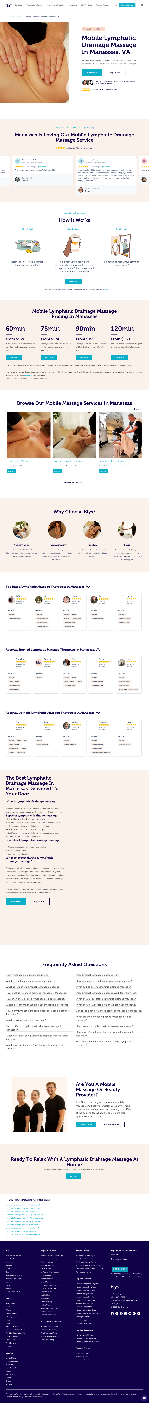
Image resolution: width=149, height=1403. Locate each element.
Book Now (92, 72)
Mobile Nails (45, 1295)
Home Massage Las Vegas (86, 1300)
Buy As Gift (115, 72)
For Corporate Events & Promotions (89, 1265)
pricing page (29, 375)
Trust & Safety (11, 1313)
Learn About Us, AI (13, 1292)
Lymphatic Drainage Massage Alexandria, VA (23, 1205)
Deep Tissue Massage (49, 1259)
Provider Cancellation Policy (16, 1333)
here (106, 289)
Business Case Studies (84, 1360)
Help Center (10, 1303)
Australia (9, 1364)
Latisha (20, 659)
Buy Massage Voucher (49, 1326)
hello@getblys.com (118, 1294)
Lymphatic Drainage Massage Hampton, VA (22, 1228)
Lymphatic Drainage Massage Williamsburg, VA (24, 1218)
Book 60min (13, 357)
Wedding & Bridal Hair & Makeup (88, 1341)
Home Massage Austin (84, 1303)
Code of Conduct (12, 1336)
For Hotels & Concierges (85, 1255)
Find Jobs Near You (83, 1323)
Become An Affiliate (13, 1278)
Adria (101, 659)
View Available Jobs (111, 1124)
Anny (24, 180)
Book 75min (49, 357)
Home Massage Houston (85, 1297)
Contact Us (10, 1346)
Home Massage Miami (84, 1307)
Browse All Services (73, 482)
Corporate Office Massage (51, 1285)
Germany (9, 1374)
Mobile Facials (46, 1292)
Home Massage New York (86, 1287)
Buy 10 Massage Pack (49, 1336)
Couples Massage (47, 1269)
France (8, 1378)
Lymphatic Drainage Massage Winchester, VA (23, 1224)
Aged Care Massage (48, 1288)
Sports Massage (47, 1262)
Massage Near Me (83, 1316)
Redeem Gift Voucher (49, 1330)
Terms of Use (121, 1277)
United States (11, 1358)
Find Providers (81, 1320)
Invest (8, 1285)
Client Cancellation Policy (15, 1330)
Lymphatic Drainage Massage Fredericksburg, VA (25, 1221)
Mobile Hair (45, 1298)
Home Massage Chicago (85, 1290)
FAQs (8, 1307)
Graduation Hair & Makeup (86, 1338)
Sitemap (9, 1288)
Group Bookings (47, 1278)
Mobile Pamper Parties (49, 1315)
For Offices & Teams (84, 1259)
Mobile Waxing (46, 1305)
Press (8, 1269)
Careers (9, 1282)
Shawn (130, 722)
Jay (128, 659)
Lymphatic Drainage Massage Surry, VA (21, 1231)
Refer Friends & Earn (14, 1275)
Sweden (9, 1381)
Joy (86, 183)
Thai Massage (46, 1275)
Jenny (47, 722)
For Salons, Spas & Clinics (86, 1262)
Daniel (74, 722)
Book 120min (119, 357)
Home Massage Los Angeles (87, 1284)
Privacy (8, 1323)
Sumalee (131, 596)
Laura (74, 596)
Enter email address (119, 1259)
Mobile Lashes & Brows (50, 1308)
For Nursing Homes (83, 1272)
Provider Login (11, 1343)
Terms (8, 1320)
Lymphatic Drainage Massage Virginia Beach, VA (24, 1215)
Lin (45, 596)
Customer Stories (82, 1353)
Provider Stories (82, 1356)
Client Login (10, 1340)
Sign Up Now (86, 1124)
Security (9, 1316)
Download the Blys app (15, 1259)
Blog (7, 1272)
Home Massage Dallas (84, 1293)
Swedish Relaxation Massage (52, 1255)
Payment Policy (12, 1326)
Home (8, 16)
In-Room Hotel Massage (50, 1272)
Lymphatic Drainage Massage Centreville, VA (23, 1208)
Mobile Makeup (46, 1301)
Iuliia (19, 596)
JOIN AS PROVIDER (13, 1255)
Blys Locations (17, 16)
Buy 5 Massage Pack (49, 1333)
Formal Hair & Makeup (84, 1335)
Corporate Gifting (47, 1340)
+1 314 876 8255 (118, 1297)
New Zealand (11, 1368)
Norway (9, 1384)
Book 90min (84, 357)
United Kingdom (12, 1361)
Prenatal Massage (47, 1265)
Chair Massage (46, 1282)
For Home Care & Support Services (89, 1269)
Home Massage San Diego (86, 1310)
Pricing (8, 1310)
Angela (102, 722)
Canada (8, 1371)
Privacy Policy (135, 1277)
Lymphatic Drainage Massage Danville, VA (22, 1211)
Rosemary (48, 659)
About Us (9, 1262)
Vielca (74, 659)
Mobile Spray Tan (47, 1311)
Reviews (9, 1265)
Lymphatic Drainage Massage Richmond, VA (23, 1234)
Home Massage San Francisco (87, 1313)
